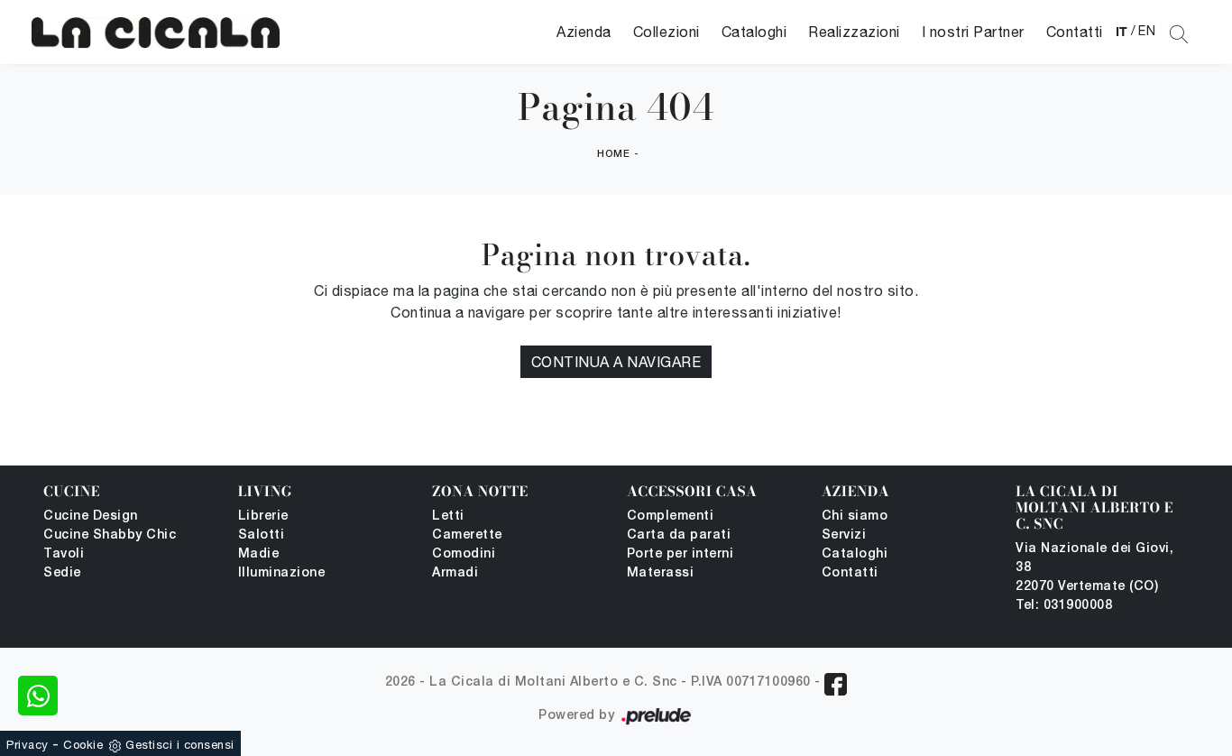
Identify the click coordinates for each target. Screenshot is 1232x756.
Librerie (263, 516)
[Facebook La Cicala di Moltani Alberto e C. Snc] (835, 684)
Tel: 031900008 (1064, 606)
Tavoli (63, 554)
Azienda (583, 31)
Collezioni (666, 31)
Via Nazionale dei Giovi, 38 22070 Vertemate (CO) (1094, 568)
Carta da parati (679, 535)
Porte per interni (680, 554)
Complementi (670, 516)
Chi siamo (855, 516)
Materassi (660, 573)
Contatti (1074, 31)
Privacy (27, 744)
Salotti (261, 535)
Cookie (83, 744)
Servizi (844, 535)
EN (1146, 30)
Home (613, 154)
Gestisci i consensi (179, 744)
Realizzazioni (854, 31)
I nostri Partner (973, 31)
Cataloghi (754, 31)
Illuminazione (282, 573)
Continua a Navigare (616, 362)
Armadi (455, 573)
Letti (448, 516)
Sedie (62, 573)
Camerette (467, 535)
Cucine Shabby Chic (109, 535)
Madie (259, 554)
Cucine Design (90, 516)
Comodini (463, 554)
